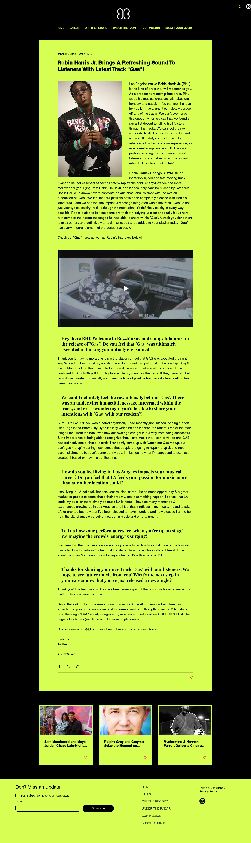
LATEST (147, 794)
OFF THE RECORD (155, 801)
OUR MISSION (151, 815)
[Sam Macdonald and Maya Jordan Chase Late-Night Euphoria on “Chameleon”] (66, 720)
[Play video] (125, 288)
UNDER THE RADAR (155, 808)
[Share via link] (77, 666)
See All (208, 698)
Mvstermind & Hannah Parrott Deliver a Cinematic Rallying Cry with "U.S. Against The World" (185, 743)
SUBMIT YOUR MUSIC (155, 822)
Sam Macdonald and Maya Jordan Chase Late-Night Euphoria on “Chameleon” (65, 743)
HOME (146, 787)
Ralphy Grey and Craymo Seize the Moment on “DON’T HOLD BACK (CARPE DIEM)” (124, 743)
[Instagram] (202, 801)
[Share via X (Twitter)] (68, 666)
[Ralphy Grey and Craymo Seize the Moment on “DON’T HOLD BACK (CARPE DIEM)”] (125, 720)
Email (19, 801)
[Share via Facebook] (59, 666)
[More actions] (191, 54)
